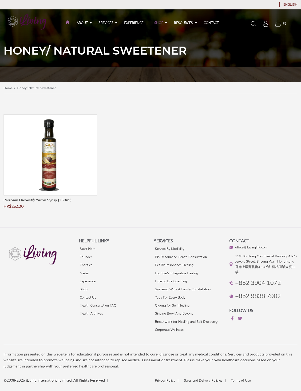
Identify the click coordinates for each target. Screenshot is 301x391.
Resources (183, 23)
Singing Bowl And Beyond (174, 313)
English (290, 4)
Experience (133, 23)
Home (8, 88)
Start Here (87, 249)
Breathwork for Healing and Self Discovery (186, 321)
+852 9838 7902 (258, 296)
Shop (158, 23)
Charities (86, 265)
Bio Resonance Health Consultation (181, 257)
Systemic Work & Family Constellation (183, 289)
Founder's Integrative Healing (176, 273)
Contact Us (88, 297)
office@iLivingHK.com (251, 247)
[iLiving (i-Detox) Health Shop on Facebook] (231, 319)
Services (106, 23)
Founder (86, 257)
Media (84, 273)
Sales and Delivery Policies (203, 380)
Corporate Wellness (169, 329)
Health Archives (91, 313)
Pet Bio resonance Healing (174, 265)
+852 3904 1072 (258, 283)
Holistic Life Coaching (171, 281)
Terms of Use (241, 380)
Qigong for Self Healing (172, 305)
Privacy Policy (165, 380)
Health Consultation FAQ (98, 305)
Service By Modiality (169, 249)
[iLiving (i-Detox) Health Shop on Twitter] (239, 319)
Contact (211, 23)
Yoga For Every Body (170, 297)
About (82, 23)
